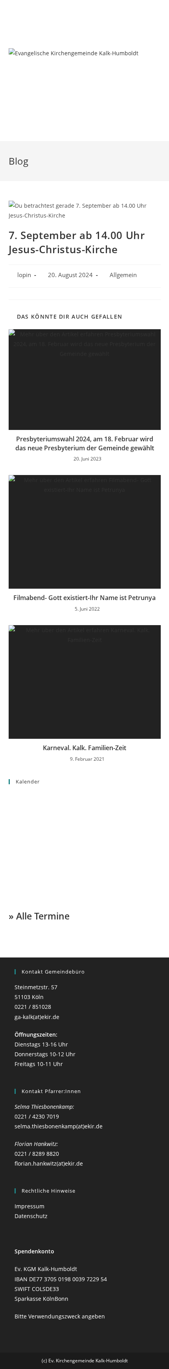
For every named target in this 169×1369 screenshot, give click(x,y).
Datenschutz (31, 1216)
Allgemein (123, 275)
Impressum (29, 1206)
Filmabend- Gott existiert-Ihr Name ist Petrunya (84, 597)
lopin (24, 275)
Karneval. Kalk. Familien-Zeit (84, 747)
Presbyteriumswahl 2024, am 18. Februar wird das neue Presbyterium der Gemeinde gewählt (84, 443)
